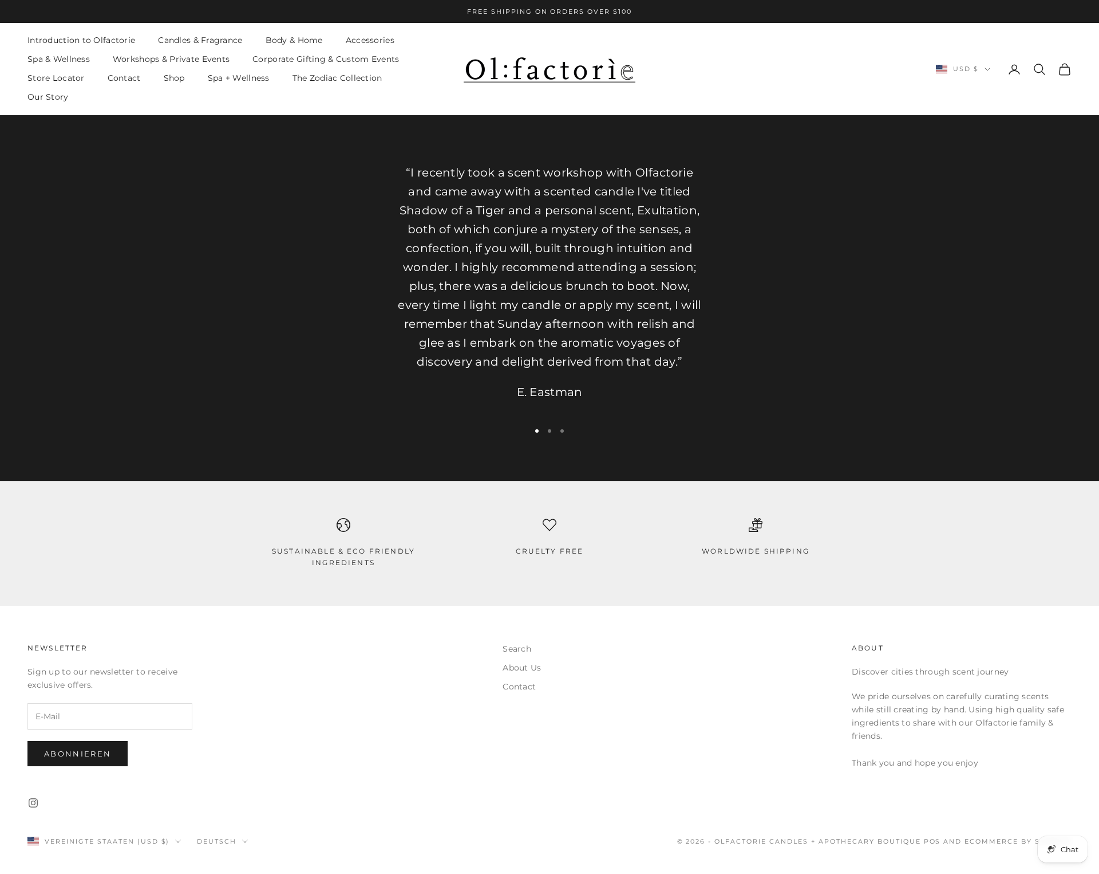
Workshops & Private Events (171, 59)
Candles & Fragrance (200, 40)
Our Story (48, 97)
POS (932, 841)
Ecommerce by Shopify (1018, 841)
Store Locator (56, 78)
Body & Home (294, 40)
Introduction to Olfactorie (81, 40)
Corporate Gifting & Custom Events (325, 59)
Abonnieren (77, 753)
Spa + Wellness (239, 78)
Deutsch (216, 841)
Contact (124, 78)
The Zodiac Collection (337, 78)
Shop (174, 78)
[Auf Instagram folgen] (33, 803)
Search (517, 649)
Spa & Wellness (58, 59)
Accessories (370, 40)
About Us (522, 668)
